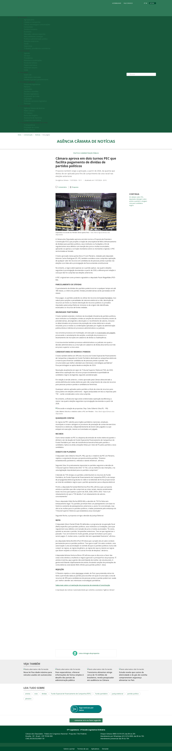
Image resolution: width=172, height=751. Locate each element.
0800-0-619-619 (118, 734)
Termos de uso (82, 749)
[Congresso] (136, 3)
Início (19, 135)
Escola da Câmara (30, 63)
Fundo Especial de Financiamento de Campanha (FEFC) (71, 694)
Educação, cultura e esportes (34, 34)
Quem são (28, 75)
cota (36, 694)
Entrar (152, 3)
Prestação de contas (31, 127)
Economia (27, 32)
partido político (133, 694)
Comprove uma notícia (32, 120)
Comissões (28, 89)
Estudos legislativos (31, 94)
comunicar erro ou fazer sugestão (87, 720)
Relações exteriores (31, 41)
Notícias (37, 135)
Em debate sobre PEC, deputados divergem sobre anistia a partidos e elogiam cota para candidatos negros (138, 201)
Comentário (62, 187)
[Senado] (140, 3)
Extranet (105, 749)
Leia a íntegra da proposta (89, 653)
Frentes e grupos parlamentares (36, 79)
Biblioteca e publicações (33, 60)
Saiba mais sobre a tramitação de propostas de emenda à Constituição (83, 585)
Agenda (27, 53)
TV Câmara (28, 113)
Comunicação (28, 135)
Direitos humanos (30, 29)
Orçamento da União (31, 96)
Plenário (27, 87)
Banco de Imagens (31, 115)
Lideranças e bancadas (32, 77)
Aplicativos (95, 749)
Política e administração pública (35, 39)
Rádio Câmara (29, 111)
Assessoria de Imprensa (33, 118)
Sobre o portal (69, 749)
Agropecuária (29, 20)
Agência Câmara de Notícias (34, 108)
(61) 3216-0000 (127, 736)
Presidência (28, 58)
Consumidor (28, 27)
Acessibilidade (116, 3)
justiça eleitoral (117, 694)
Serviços (27, 56)
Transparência (29, 125)
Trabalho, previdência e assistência (37, 48)
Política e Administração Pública (86, 153)
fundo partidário (101, 694)
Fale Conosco (128, 3)
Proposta (75, 187)
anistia (27, 694)
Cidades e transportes (32, 22)
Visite (26, 70)
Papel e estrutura (30, 65)
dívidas (44, 694)
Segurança (28, 46)
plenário (28, 699)
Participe (27, 103)
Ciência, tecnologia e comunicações (37, 24)
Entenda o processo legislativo (35, 101)
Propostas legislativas (32, 84)
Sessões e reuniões (31, 91)
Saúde (26, 44)
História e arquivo (30, 67)
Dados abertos (29, 130)
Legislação (28, 99)
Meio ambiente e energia (33, 36)
